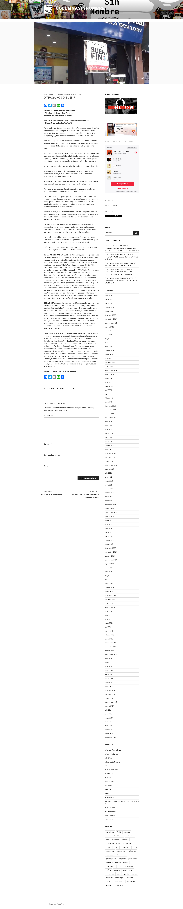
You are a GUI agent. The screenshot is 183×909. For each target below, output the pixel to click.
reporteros (110, 874)
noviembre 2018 (110, 647)
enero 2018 (109, 686)
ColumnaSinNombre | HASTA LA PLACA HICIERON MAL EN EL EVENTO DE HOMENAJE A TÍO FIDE (121, 257)
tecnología (119, 878)
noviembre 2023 (110, 410)
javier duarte (132, 859)
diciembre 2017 (110, 690)
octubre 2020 (110, 556)
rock (118, 874)
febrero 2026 (109, 307)
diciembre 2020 (110, 548)
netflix (120, 866)
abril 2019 (108, 627)
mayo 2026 (109, 295)
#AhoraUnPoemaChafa (113, 750)
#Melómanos (109, 797)
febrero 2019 (109, 635)
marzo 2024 (109, 394)
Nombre (48, 444)
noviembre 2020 (111, 552)
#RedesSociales (110, 815)
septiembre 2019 (111, 607)
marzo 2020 (109, 583)
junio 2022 (108, 477)
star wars (109, 878)
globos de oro (121, 855)
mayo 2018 (109, 670)
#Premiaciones (110, 812)
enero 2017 (109, 734)
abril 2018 (108, 674)
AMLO (119, 832)
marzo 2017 (109, 726)
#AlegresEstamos (111, 754)
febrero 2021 (109, 540)
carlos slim (130, 836)
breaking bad (118, 836)
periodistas (129, 866)
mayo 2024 (109, 386)
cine (107, 840)
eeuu (135, 847)
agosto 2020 (109, 564)
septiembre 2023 (111, 418)
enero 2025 (109, 354)
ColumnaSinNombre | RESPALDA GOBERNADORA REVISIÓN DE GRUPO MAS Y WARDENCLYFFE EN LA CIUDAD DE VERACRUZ (122, 248)
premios (117, 870)
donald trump (125, 847)
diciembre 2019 (110, 595)
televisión (129, 878)
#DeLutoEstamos (111, 770)
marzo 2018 (109, 678)
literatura (109, 862)
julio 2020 (108, 568)
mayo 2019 (109, 623)
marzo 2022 (109, 489)
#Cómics (108, 766)
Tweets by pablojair (111, 205)
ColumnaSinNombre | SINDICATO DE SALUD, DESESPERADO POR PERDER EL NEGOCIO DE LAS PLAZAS (121, 280)
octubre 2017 (109, 698)
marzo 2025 (109, 347)
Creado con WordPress (57, 904)
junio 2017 (108, 714)
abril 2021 (108, 532)
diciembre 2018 (110, 643)
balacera (127, 832)
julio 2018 (108, 662)
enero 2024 (109, 402)
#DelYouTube (109, 774)
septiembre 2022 (111, 465)
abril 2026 (108, 299)
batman (109, 836)
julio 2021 (108, 520)
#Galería (108, 789)
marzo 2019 (109, 631)
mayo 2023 (109, 433)
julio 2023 (108, 426)
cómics (108, 847)
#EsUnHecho (109, 781)
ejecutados (110, 851)
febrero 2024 (109, 398)
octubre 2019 (109, 603)
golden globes (111, 859)
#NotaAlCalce (110, 808)
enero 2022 (109, 497)
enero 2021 (109, 544)
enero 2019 (109, 639)
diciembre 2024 (110, 358)
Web (46, 466)
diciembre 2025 (110, 315)
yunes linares (118, 885)
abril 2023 (108, 437)
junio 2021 (108, 524)
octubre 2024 (110, 366)
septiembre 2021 (111, 512)
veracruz (109, 881)
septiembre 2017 (111, 702)
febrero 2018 (109, 682)
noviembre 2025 (111, 319)
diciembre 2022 (110, 453)
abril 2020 (108, 580)
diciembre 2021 (110, 501)
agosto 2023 (109, 422)
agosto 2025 (109, 327)
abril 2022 (108, 485)
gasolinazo (110, 855)
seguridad (126, 874)
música (125, 862)
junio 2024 (108, 382)
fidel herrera (132, 851)
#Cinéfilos (108, 758)
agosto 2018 (109, 659)
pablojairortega (73, 94)
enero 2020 (109, 591)
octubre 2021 (109, 508)
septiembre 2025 (111, 323)
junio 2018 (108, 666)
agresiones (110, 832)
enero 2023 (109, 449)
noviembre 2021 (110, 505)
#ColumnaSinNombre (56, 388)
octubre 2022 (109, 461)
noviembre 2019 (110, 599)
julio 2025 (108, 331)
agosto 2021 (109, 516)
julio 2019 (108, 615)
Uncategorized (110, 819)
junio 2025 (108, 335)
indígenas (122, 859)
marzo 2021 (109, 536)
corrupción (110, 843)
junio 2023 (108, 429)
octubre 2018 (109, 651)
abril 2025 (108, 343)
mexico (118, 862)
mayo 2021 (109, 528)
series (134, 874)
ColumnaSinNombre (80, 8)
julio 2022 (108, 473)
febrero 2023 (109, 445)
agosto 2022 (109, 469)
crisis (118, 843)
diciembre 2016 (110, 738)
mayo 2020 (109, 576)
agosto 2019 (109, 611)
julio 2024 (108, 378)
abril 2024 (108, 390)
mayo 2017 (109, 718)
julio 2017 (108, 710)
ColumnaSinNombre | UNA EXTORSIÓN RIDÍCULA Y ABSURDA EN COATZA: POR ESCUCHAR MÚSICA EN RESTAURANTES (119, 272)
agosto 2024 (109, 374)
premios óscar (128, 870)
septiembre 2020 (111, 560)
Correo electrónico (52, 455)
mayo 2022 (109, 481)
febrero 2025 (109, 350)
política (108, 870)
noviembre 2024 (111, 362)
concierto (124, 840)
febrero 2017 (109, 730)
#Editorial (72, 388)
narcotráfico (110, 866)
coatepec (115, 840)
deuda (116, 847)
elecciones (121, 851)
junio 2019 (108, 619)
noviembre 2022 (110, 457)
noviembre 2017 (110, 694)
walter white (131, 881)
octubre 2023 (109, 414)
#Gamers (108, 793)
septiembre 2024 (111, 370)
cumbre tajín (127, 843)
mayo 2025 (109, 339)
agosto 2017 (109, 706)
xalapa (108, 885)
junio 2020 (108, 572)
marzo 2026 (109, 303)
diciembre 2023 (110, 406)
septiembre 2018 (111, 655)
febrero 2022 (109, 493)
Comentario (49, 415)
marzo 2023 (109, 441)
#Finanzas (108, 785)
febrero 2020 (109, 587)
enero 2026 (109, 311)
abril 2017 (108, 722)
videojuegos (119, 881)
